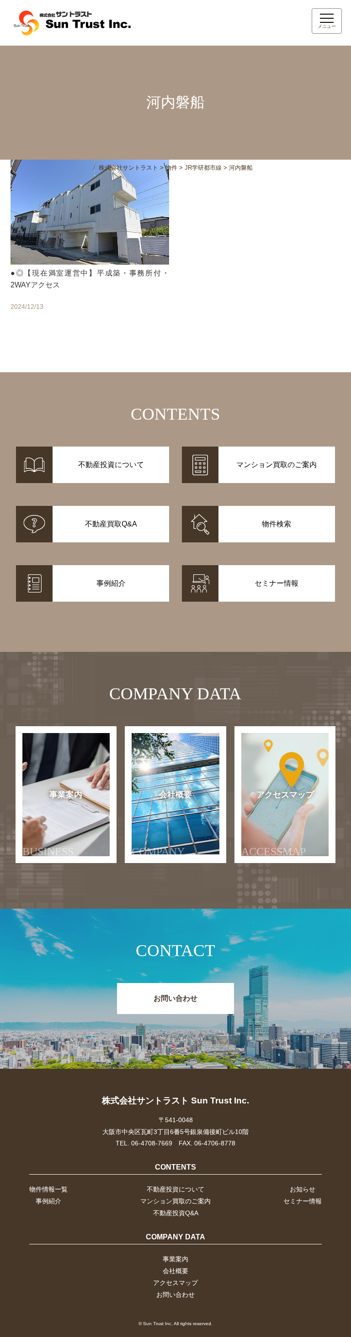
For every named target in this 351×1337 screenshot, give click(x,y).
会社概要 (162, 824)
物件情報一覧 (48, 1189)
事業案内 (52, 824)
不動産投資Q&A (175, 1213)
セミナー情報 (302, 1201)
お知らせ (302, 1189)
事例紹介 (48, 1201)
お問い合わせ (175, 998)
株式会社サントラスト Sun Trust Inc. (175, 1100)
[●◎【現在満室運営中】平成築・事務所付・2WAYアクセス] (90, 245)
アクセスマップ (277, 824)
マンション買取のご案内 (175, 1201)
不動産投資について (175, 1189)
